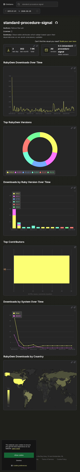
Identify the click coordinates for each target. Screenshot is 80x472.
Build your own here (68, 41)
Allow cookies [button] (19, 455)
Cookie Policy (62, 459)
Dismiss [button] (19, 460)
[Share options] (34, 46)
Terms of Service (48, 459)
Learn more (16, 448)
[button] (19, 465)
